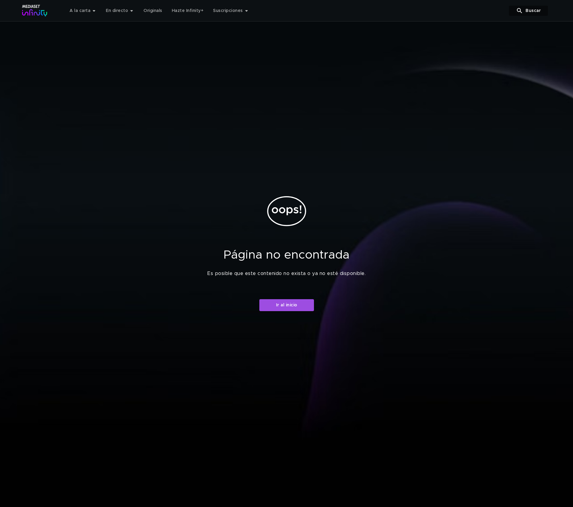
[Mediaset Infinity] (34, 10)
